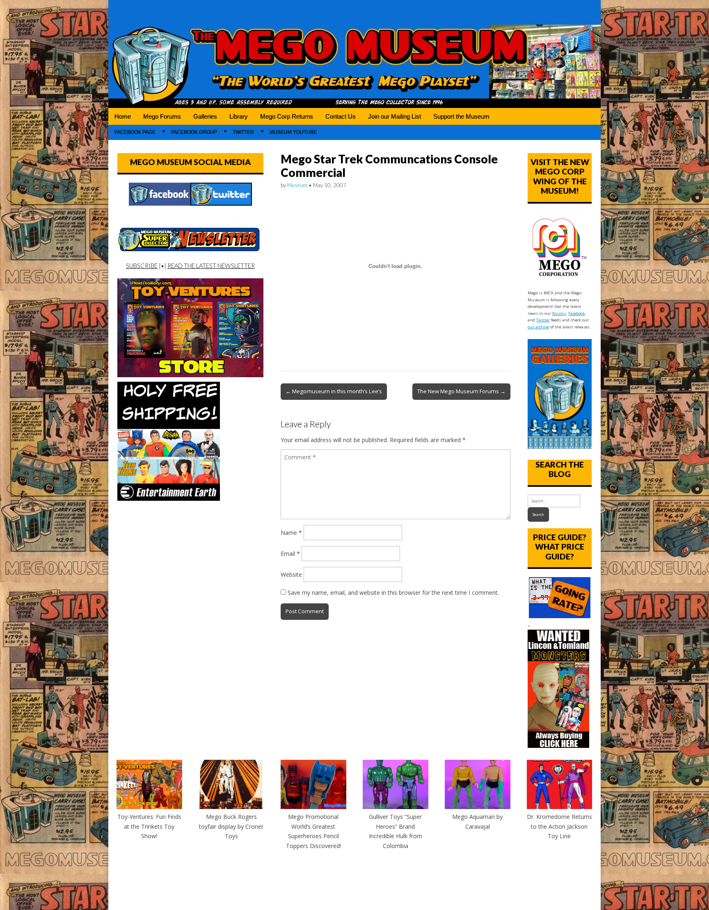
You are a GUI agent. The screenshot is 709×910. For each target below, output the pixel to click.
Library (238, 116)
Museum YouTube (293, 132)
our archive (538, 327)
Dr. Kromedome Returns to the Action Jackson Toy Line (559, 826)
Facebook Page (135, 132)
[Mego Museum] (354, 54)
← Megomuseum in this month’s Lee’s (334, 391)
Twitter (243, 132)
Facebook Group (194, 132)
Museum (297, 185)
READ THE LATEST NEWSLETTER (211, 265)
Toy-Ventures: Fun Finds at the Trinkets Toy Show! (149, 826)
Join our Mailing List (394, 116)
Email (290, 553)
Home (122, 116)
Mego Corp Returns (286, 116)
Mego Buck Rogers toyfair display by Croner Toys (231, 826)
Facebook (576, 313)
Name (291, 532)
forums (559, 313)
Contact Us (340, 116)
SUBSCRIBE (142, 265)
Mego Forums (162, 116)
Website (291, 574)
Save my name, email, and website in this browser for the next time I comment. (393, 592)
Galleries (205, 116)
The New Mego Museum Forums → (461, 391)
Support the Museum (461, 116)
